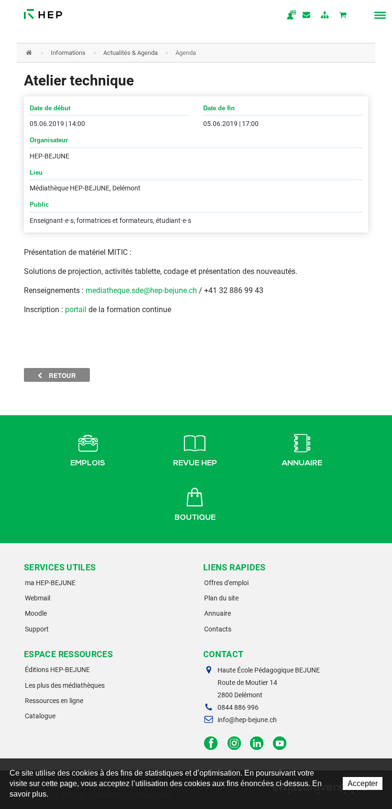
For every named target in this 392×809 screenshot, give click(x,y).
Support (37, 629)
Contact (307, 16)
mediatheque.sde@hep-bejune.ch (141, 290)
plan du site (325, 16)
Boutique (195, 518)
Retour (61, 375)
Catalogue (40, 716)
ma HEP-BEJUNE (50, 583)
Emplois (87, 464)
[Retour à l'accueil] (43, 11)
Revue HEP (195, 464)
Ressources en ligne (54, 700)
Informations (68, 52)
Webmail (37, 598)
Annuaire (302, 464)
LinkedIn (257, 743)
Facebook (211, 743)
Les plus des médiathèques (65, 685)
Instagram (234, 743)
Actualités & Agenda (130, 52)
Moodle (36, 613)
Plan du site (221, 598)
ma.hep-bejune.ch (289, 16)
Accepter (363, 783)
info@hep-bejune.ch (247, 720)
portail (76, 309)
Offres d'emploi (226, 583)
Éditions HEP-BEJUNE (57, 669)
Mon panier (343, 16)
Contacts (217, 629)
